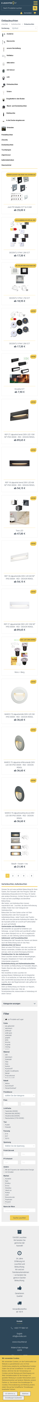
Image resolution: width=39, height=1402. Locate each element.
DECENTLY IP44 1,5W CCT (19, 253)
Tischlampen (6, 150)
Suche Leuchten (19, 1218)
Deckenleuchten (7, 145)
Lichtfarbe (7, 1108)
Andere (6, 1167)
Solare (9, 91)
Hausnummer (6, 165)
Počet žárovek (9, 1150)
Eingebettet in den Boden (15, 99)
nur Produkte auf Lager (15, 1019)
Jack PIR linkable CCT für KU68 (19, 207)
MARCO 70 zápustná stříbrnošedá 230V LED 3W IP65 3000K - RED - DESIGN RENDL (19, 765)
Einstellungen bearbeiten (13, 1398)
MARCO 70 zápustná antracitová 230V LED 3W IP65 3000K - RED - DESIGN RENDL (19, 815)
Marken (6, 1176)
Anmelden (28, 13)
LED (8, 77)
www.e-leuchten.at (19, 1342)
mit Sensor (11, 70)
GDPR (19, 1350)
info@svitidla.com (19, 1336)
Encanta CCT (19, 389)
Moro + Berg (19, 672)
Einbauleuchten (12, 84)
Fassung (7, 1131)
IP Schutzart (8, 1159)
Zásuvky (5, 140)
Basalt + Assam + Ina (19, 864)
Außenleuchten (16, 24)
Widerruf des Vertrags (19, 1347)
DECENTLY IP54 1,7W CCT (19, 298)
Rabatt (6, 1081)
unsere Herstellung (14, 48)
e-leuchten (5, 24)
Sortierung (5, 28)
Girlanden (10, 127)
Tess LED (19, 531)
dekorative (10, 63)
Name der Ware (9, 1207)
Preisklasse (8, 1092)
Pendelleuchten (7, 135)
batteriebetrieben (8, 160)
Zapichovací (6, 155)
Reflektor (10, 55)
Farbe (6, 1023)
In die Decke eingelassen (15, 120)
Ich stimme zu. (10, 1394)
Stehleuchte (10, 113)
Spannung (7, 1142)
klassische (11, 41)
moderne (10, 34)
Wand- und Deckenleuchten (17, 106)
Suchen (35, 8)
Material (7, 1052)
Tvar (5, 1122)
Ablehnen (25, 1394)
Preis (5, 1100)
